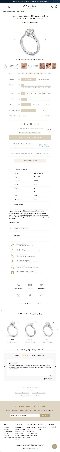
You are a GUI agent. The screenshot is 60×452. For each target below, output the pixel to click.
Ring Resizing (19, 433)
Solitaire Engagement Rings (22, 392)
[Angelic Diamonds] (30, 7)
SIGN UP (45, 415)
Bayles (30, 340)
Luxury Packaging (20, 429)
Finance (29, 429)
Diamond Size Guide (20, 435)
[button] (5, 367)
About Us (6, 427)
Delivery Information (32, 433)
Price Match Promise (32, 435)
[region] (30, 366)
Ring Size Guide (19, 431)
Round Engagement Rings (38, 392)
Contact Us (7, 429)
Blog (39, 429)
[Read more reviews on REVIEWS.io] (48, 379)
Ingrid (12, 340)
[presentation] (15, 40)
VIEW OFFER (33, 1)
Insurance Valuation (20, 437)
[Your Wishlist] (52, 6)
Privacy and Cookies (9, 437)
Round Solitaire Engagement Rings (30, 395)
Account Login (42, 427)
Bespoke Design (31, 427)
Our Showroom (8, 431)
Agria (47, 340)
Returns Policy (30, 431)
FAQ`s (17, 439)
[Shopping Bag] (56, 6)
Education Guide (19, 427)
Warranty (29, 437)
